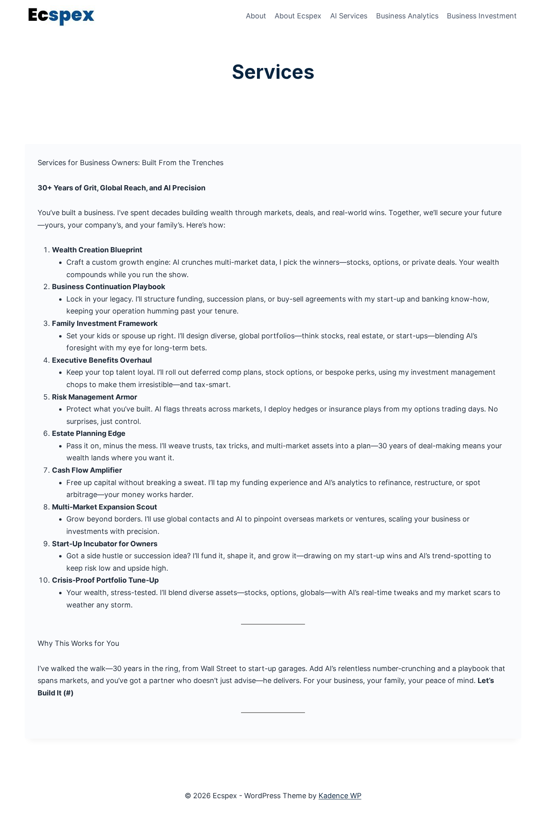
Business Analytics (407, 16)
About (256, 16)
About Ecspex (298, 16)
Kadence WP (340, 795)
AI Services (348, 16)
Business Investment (482, 16)
